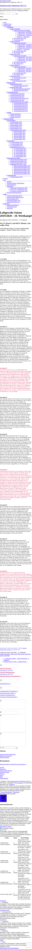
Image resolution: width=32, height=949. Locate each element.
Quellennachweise (12, 206)
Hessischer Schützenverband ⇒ (8, 697)
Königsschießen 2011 (19, 137)
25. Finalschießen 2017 (16, 144)
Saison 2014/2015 (15, 79)
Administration (4, 778)
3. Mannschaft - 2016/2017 (24, 71)
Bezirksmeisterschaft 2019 (21, 86)
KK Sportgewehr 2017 (20, 62)
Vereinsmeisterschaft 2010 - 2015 (19, 101)
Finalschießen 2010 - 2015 (17, 147)
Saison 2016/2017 (15, 65)
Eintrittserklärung (11, 184)
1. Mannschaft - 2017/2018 (24, 57)
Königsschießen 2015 (19, 131)
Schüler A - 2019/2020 (23, 37)
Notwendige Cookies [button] (5, 826)
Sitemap (2, 773)
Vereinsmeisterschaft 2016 (17, 100)
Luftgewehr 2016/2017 (20, 66)
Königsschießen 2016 (16, 128)
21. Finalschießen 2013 (20, 152)
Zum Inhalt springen (5, 0)
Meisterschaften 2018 (16, 87)
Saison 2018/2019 (15, 41)
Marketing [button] (3, 929)
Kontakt (5, 178)
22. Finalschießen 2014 (20, 150)
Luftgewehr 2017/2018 (20, 55)
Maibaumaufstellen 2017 (13, 202)
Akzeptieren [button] (16, 792)
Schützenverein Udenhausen (8, 754)
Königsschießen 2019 (16, 123)
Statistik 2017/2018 (15, 115)
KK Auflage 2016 (18, 74)
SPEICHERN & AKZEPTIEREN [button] (9, 948)
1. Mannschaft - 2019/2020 (24, 32)
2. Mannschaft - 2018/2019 (24, 46)
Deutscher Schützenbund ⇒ (7, 695)
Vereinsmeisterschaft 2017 (17, 97)
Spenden (9, 181)
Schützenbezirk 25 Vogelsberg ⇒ (9, 691)
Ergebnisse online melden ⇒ (8, 693)
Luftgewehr (27, 654)
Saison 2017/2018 (15, 54)
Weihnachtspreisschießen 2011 (22, 172)
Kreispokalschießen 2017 (13, 200)
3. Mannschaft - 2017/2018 (24, 60)
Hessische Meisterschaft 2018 (22, 89)
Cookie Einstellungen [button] (6, 792)
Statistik (9, 112)
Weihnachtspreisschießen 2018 (18, 159)
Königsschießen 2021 (16, 122)
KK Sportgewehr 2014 (20, 81)
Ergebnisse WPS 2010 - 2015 (18, 164)
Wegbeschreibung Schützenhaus (15, 183)
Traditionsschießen (8, 118)
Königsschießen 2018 (16, 125)
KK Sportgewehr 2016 (20, 73)
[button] (4, 19)
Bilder (5, 194)
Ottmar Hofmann (4, 654)
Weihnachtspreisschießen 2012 (22, 170)
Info (4, 180)
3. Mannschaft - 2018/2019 (24, 48)
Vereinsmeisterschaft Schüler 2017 (19, 98)
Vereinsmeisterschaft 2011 (21, 109)
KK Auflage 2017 (18, 63)
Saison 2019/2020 (15, 29)
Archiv (1, 775)
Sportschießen (7, 25)
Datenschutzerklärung (13, 205)
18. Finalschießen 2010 (20, 156)
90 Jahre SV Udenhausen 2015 (18, 189)
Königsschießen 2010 (19, 139)
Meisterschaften (11, 82)
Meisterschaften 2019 (16, 84)
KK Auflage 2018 (18, 52)
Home (5, 22)
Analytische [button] (3, 919)
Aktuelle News (7, 24)
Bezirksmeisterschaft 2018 (21, 90)
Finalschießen (10, 140)
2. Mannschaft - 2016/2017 (24, 70)
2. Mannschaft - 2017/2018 (24, 59)
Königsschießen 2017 (16, 126)
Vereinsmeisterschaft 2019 (17, 93)
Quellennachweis (4, 772)
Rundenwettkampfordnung (14, 192)
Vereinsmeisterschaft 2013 (21, 106)
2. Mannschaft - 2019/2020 (24, 33)
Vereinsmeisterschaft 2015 (21, 103)
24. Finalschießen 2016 (16, 145)
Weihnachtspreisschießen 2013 (22, 169)
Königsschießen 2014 (19, 133)
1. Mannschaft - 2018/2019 (24, 44)
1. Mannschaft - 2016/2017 (24, 68)
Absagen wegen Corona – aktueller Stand (15, 661)
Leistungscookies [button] (4, 910)
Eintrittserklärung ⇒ (5, 683)
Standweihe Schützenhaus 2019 (18, 188)
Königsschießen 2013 (19, 134)
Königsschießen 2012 (19, 136)
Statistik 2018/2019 (15, 114)
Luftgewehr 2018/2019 (20, 43)
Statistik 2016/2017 (15, 117)
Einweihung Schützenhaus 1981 (19, 191)
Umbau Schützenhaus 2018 (14, 196)
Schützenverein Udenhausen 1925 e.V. (13, 6)
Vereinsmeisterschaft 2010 (21, 111)
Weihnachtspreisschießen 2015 (22, 166)
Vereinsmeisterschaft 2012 (21, 108)
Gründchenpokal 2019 (16, 177)
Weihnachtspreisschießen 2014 (22, 167)
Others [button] (2, 940)
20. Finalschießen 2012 (20, 153)
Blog (1, 777)
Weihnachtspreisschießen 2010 (22, 173)
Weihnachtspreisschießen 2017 (18, 161)
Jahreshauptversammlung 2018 (15, 197)
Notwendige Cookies (7, 828)
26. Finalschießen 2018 (16, 142)
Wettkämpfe (10, 27)
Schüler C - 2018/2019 (23, 49)
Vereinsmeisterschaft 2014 (21, 104)
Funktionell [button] (3, 900)
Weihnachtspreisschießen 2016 (18, 162)
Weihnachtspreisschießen (13, 158)
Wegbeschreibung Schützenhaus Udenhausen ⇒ (13, 764)
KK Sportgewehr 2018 (20, 51)
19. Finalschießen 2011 (20, 155)
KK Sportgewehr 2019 (20, 38)
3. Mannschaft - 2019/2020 (24, 35)
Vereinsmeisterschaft (12, 92)
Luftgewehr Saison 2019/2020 (22, 30)
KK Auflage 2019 (18, 40)
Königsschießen (11, 120)
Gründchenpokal (11, 175)
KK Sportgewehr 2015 (20, 78)
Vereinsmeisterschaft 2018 (17, 95)
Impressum (6, 203)
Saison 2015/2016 (15, 76)
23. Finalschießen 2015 (20, 148)
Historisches (10, 186)
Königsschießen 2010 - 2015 (18, 130)
